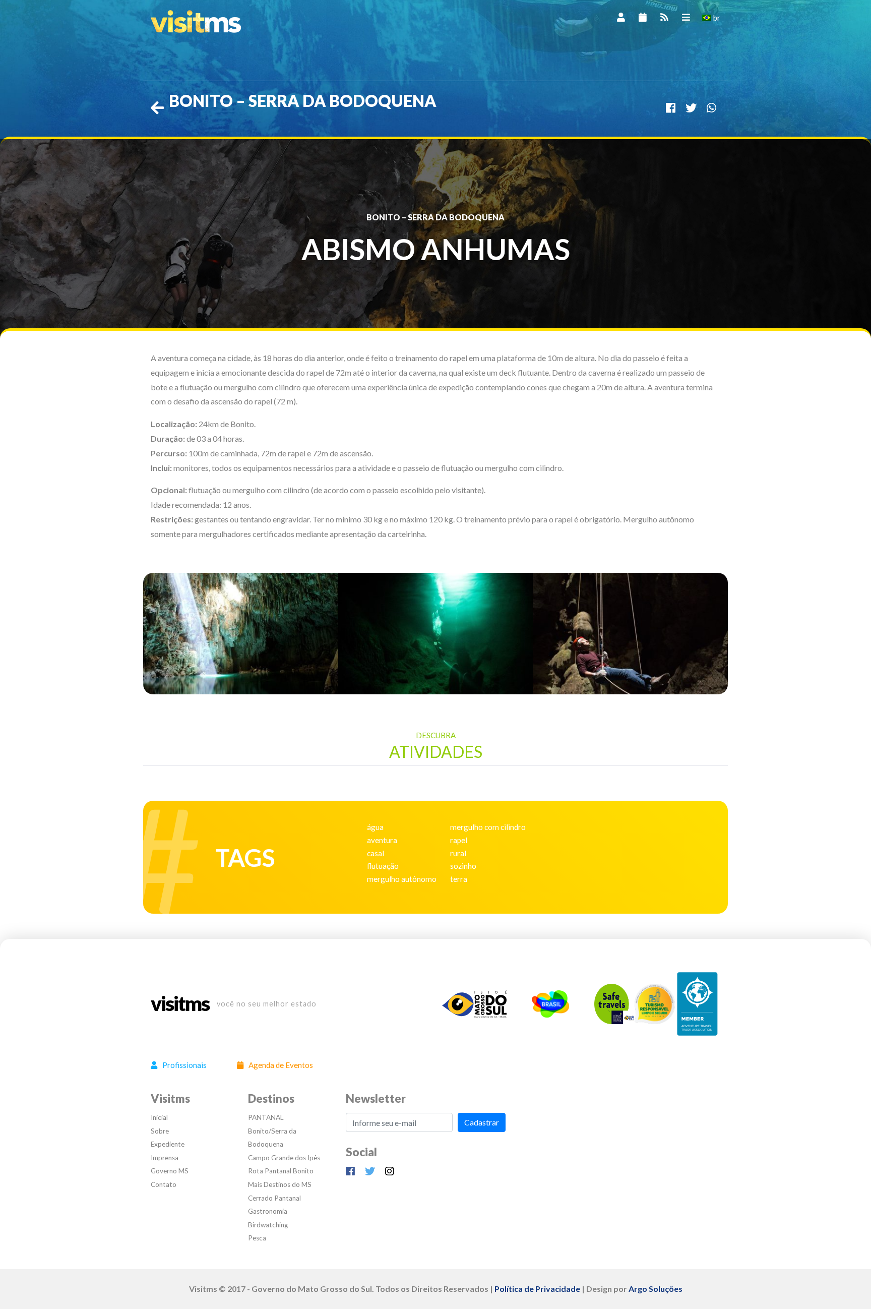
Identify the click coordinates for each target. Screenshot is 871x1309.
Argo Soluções (655, 1288)
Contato (163, 1184)
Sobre (160, 1131)
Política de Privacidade (537, 1288)
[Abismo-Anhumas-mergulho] (435, 632)
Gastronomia (267, 1211)
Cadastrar (481, 1122)
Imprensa (164, 1158)
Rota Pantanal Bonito (281, 1171)
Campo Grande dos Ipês (284, 1158)
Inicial (159, 1117)
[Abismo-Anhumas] (240, 632)
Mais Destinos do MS (280, 1184)
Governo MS (170, 1171)
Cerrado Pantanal (274, 1198)
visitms (180, 1003)
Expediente (167, 1144)
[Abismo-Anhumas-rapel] (630, 632)
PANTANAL (266, 1117)
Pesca (257, 1238)
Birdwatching (268, 1225)
